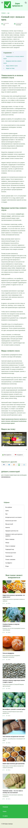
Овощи (7, 542)
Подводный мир (9, 549)
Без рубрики (8, 507)
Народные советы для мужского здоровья (13, 535)
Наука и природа (9, 539)
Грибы (7, 510)
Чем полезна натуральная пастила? (14, 736)
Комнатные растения (11, 520)
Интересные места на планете (13, 517)
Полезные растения (10, 552)
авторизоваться (5, 477)
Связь (4, 811)
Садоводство (8, 556)
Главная (5, 807)
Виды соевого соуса (12, 65)
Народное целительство (11, 530)
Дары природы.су (17, 4)
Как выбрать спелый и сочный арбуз (14, 709)
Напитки (7, 527)
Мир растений (9, 524)
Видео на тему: (10, 68)
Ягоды (7, 566)
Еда (6, 514)
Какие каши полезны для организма (13, 763)
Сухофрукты (8, 563)
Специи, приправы (10, 559)
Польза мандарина (8, 653)
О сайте (5, 816)
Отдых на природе (10, 546)
